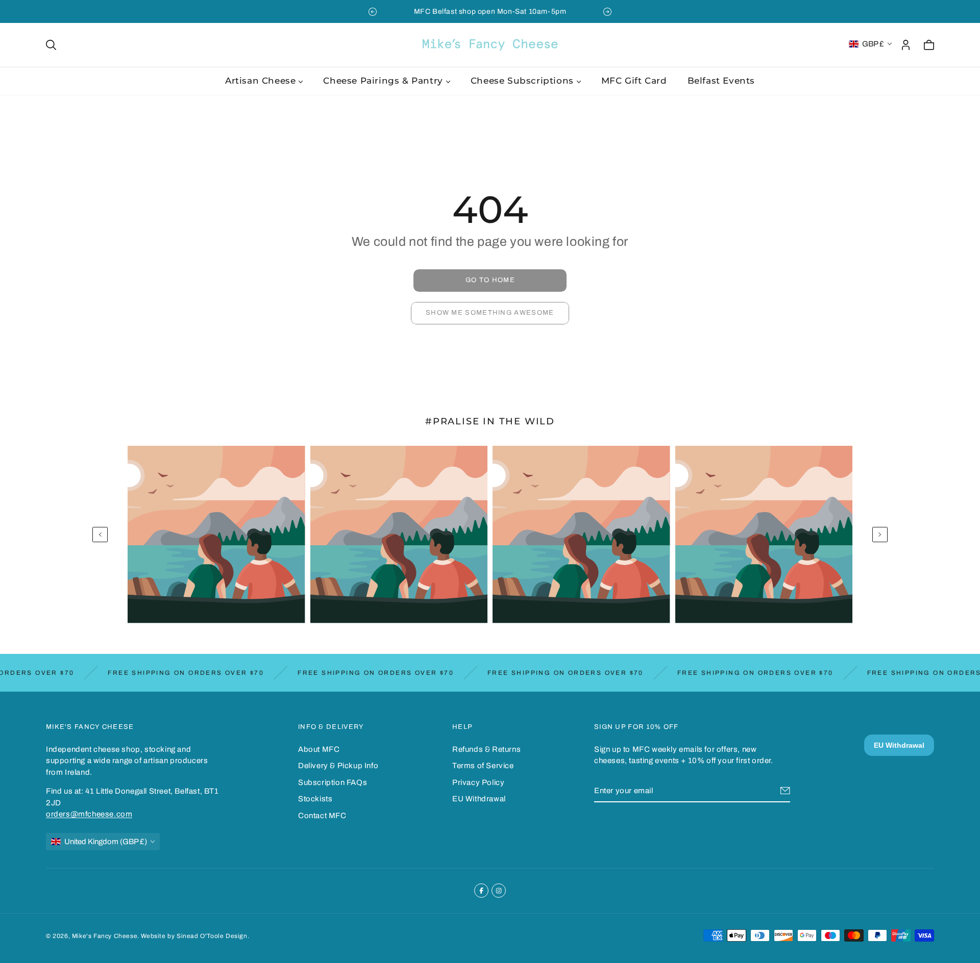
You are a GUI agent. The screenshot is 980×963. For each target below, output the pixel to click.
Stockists (315, 799)
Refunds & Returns (486, 749)
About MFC (318, 749)
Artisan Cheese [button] (260, 80)
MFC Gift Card (634, 80)
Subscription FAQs (332, 782)
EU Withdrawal (479, 799)
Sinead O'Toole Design (212, 936)
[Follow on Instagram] (499, 890)
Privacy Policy (478, 782)
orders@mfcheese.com (89, 814)
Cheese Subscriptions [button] (522, 80)
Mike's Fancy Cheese (104, 936)
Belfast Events (721, 80)
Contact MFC (322, 816)
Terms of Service (483, 766)
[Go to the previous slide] (372, 11)
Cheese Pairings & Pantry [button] (383, 80)
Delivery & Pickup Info (338, 766)
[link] (490, 280)
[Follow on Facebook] (481, 890)
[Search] (51, 45)
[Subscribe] (785, 790)
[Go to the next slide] (607, 11)
